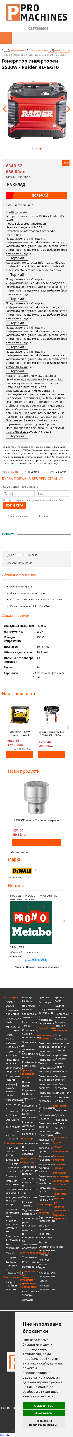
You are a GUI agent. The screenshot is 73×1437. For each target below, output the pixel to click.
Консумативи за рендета (13, 1190)
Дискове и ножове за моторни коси (12, 1226)
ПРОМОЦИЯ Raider (13, 1020)
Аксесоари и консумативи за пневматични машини (46, 1109)
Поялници (60, 1194)
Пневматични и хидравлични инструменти (45, 1033)
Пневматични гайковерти (46, 1133)
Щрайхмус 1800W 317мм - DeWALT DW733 (20, 733)
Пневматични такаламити (46, 1197)
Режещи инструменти (46, 1287)
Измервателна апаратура (13, 1069)
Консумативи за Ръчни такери (13, 1201)
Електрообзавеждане (28, 1252)
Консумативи (12, 1143)
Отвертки (44, 1255)
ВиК (57, 1132)
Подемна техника (27, 1203)
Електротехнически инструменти (46, 1248)
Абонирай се (19, 852)
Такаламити (29, 1197)
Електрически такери (29, 1023)
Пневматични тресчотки (46, 1094)
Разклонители (29, 1262)
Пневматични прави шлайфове (46, 1179)
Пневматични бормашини (46, 1044)
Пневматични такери (46, 1061)
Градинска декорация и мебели (28, 1125)
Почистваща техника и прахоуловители (29, 1034)
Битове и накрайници (46, 1227)
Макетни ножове (59, 1166)
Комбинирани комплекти (29, 1063)
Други (57, 1142)
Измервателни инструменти (46, 1274)
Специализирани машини (29, 1055)
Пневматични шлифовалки (46, 1053)
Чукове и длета (44, 1266)
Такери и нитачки (60, 1023)
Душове (60, 1115)
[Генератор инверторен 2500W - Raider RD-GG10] (36, 109)
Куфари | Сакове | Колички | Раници (12, 1090)
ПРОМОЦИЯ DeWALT (13, 1003)
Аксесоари (27, 1138)
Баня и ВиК (60, 1105)
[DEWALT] (22, 871)
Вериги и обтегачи (60, 1077)
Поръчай (19, 754)
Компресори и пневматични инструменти (13, 1110)
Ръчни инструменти (45, 1210)
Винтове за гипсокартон (13, 1169)
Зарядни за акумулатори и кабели (29, 1170)
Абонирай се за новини (24, 952)
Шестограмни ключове (62, 1015)
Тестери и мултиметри (61, 1174)
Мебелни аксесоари (61, 1086)
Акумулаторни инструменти (13, 1053)
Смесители (61, 1110)
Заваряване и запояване (29, 1045)
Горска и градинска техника (27, 1073)
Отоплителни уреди (28, 1273)
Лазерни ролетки (58, 1157)
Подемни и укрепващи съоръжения (28, 1283)
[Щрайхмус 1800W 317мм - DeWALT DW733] (19, 715)
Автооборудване (13, 1099)
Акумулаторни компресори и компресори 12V (29, 1185)
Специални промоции (12, 1012)
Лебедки (27, 1299)
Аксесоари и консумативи (29, 1102)
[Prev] (6, 109)
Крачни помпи (59, 999)
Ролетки (58, 1198)
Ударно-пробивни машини (12, 1285)
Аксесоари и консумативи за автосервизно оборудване (29, 1239)
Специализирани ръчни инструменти (29, 1222)
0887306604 (38, 28)
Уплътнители (62, 1092)
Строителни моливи (62, 1099)
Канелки (60, 1128)
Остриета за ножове (12, 1182)
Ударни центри (59, 1007)
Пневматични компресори (46, 1077)
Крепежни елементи (61, 1056)
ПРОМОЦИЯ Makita (13, 1036)
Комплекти (60, 1151)
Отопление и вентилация (13, 1123)
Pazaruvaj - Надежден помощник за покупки (36, 967)
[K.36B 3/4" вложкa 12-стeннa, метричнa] (36, 797)
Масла (10, 1252)
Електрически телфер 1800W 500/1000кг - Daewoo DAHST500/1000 (51, 733)
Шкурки (11, 1257)
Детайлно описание (23, 555)
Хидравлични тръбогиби (46, 1157)
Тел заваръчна (12, 1246)
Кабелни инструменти (13, 1044)
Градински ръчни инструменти (29, 1113)
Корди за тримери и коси (12, 1212)
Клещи (43, 1242)
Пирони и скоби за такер (12, 1151)
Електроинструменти (12, 1277)
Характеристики (19, 563)
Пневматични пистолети (46, 1086)
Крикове (44, 997)
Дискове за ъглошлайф (13, 1237)
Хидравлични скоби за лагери (46, 1168)
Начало (6, 54)
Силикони (12, 1176)
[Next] (66, 109)
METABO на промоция (13, 1028)
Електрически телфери (29, 1293)
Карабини (61, 1071)
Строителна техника (29, 1015)
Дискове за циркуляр (12, 1161)
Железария (60, 1030)
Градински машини (28, 1092)
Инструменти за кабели (61, 1182)
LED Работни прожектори (61, 1206)
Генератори (61, 54)
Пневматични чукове (46, 1189)
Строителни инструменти (46, 1219)
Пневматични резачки (46, 1124)
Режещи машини (27, 999)
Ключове (44, 1259)
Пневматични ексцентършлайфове (46, 1069)
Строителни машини (40, 54)
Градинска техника (12, 1061)
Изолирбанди (29, 1266)
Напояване (29, 1134)
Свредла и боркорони (60, 1216)
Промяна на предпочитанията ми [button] (44, 1422)
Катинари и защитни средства (62, 1046)
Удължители (29, 1257)
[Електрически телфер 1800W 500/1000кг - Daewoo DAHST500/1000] (51, 715)
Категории (19, 54)
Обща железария (61, 1036)
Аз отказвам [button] (44, 1413)
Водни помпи (26, 1083)
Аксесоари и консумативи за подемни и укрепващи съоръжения (46, 1012)
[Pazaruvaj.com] (36, 961)
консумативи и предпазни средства (29, 1148)
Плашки (43, 1281)
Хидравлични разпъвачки (29, 1212)
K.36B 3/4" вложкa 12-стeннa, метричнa (36, 820)
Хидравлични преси (46, 1149)
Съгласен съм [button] (44, 1405)
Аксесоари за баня (61, 1121)
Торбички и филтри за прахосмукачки (13, 1267)
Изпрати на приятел (19, 516)
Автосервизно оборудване (28, 1160)
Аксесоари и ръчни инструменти (13, 1135)
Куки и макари (59, 1064)
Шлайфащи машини (29, 1007)
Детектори (60, 1137)
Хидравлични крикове (46, 1141)
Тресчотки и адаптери (45, 1235)
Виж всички (15, 877)
